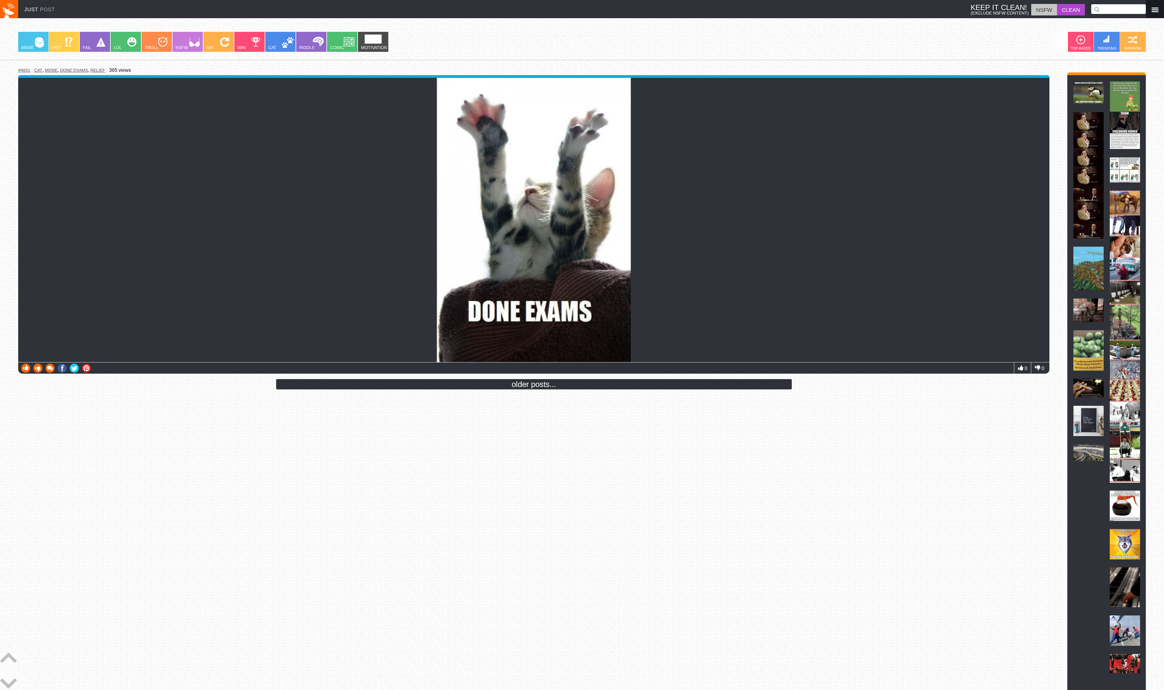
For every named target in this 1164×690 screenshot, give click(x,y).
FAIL (87, 47)
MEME (27, 47)
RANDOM (1133, 48)
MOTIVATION (374, 47)
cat (38, 70)
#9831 (24, 70)
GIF (210, 47)
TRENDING (1106, 48)
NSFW (182, 47)
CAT (272, 47)
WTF (56, 47)
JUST (39, 9)
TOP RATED (1081, 48)
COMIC (337, 47)
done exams (74, 70)
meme (51, 70)
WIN (241, 47)
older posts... (534, 384)
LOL (118, 47)
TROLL (152, 47)
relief (97, 70)
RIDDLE (307, 47)
